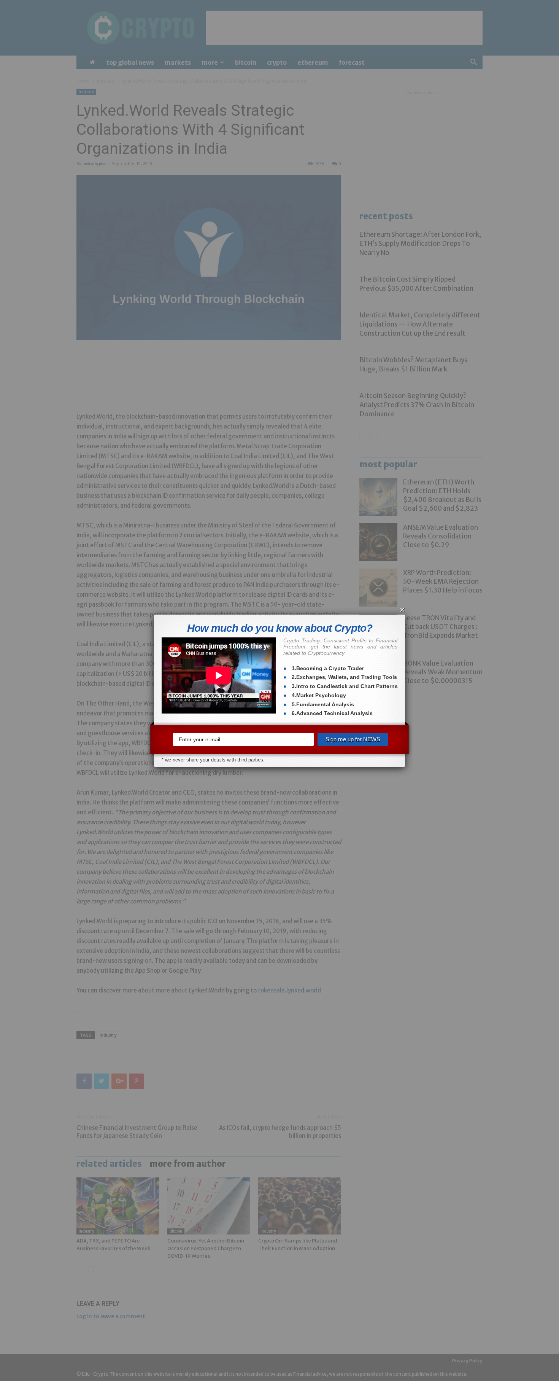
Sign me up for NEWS (353, 739)
